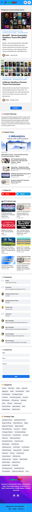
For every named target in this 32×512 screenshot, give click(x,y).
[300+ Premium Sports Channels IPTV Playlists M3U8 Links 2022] (24, 224)
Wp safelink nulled (6, 465)
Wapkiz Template (16, 406)
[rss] (17, 495)
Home (10, 509)
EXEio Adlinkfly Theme (7, 429)
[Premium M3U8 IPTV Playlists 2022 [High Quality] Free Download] (24, 260)
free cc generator (6, 471)
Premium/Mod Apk (6, 406)
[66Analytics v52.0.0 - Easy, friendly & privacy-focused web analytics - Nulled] (16, 142)
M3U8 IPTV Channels (6, 450)
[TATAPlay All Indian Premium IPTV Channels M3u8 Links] (5, 175)
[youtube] (14, 495)
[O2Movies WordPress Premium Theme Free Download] (16, 67)
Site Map (15, 509)
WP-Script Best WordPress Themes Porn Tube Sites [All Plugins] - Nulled (19, 160)
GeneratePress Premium (7, 441)
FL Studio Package (6, 394)
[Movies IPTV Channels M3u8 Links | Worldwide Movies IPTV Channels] (24, 241)
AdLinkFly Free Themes (7, 420)
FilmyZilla (24, 429)
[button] (2, 2)
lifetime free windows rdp (18, 471)
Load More (15, 108)
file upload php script (19, 468)
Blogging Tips (5, 391)
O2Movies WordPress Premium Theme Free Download (14, 83)
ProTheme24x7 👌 (22, 506)
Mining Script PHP (17, 450)
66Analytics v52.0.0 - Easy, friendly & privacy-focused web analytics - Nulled (15, 155)
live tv (27, 471)
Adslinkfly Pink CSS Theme (19, 420)
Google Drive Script (19, 441)
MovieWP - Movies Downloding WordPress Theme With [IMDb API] (14, 37)
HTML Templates (5, 400)
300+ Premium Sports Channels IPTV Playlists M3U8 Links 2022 (23, 231)
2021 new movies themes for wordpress (13, 77)
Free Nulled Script (17, 435)
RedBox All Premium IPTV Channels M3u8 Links (7, 231)
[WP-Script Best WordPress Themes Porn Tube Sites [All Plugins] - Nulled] (5, 160)
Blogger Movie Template (7, 426)
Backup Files (24, 388)
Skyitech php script (6, 459)
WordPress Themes (16, 409)
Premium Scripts (17, 403)
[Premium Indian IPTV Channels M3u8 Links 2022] (5, 182)
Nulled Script (5, 453)
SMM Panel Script (16, 456)
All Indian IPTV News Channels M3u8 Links (7, 266)
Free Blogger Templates (17, 394)
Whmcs (23, 406)
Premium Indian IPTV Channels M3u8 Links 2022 (20, 181)
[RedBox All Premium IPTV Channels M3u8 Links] (8, 224)
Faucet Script (17, 429)
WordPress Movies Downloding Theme (13, 31)
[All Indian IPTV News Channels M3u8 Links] (8, 260)
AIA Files (4, 388)
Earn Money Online (20, 391)
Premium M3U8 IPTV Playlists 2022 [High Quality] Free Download (23, 267)
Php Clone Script (20, 453)
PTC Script (12, 453)
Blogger (26, 423)
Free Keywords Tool (6, 435)
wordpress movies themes (9, 32)
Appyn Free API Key (6, 423)
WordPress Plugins (6, 409)
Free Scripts (25, 397)
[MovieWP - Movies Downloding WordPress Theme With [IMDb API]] (16, 20)
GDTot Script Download (15, 438)
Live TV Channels (25, 447)
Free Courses (5, 397)
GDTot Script (5, 438)
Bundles (11, 391)
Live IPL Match (16, 447)
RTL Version (21, 509)
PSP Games (10, 403)
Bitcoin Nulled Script (17, 423)
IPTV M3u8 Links (15, 400)
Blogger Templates (19, 426)
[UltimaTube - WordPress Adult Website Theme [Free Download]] (5, 168)
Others (3, 403)
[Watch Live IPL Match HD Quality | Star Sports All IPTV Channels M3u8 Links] (8, 241)
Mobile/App (23, 400)
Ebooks (27, 391)
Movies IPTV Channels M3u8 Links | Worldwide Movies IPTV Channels (23, 248)
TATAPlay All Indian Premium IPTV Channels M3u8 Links (21, 174)
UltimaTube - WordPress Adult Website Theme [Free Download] (20, 167)
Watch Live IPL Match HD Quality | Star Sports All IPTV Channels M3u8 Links (8, 249)
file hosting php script (7, 468)
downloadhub (15, 465)
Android (18, 388)
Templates (15, 459)
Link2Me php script (6, 447)
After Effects (11, 388)
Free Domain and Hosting (15, 397)
